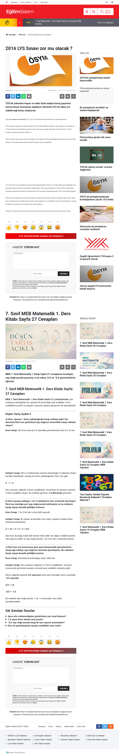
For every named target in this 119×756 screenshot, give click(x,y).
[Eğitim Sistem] (20, 11)
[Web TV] (106, 2)
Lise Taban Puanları (16, 743)
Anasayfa (12, 35)
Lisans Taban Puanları (43, 740)
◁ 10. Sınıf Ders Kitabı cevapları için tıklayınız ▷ (41, 236)
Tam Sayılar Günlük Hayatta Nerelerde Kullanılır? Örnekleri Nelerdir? (58, 22)
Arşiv (35, 2)
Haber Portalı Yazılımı (17, 752)
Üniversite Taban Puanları (97, 740)
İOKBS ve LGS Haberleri (17, 736)
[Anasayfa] (6, 2)
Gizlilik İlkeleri (69, 727)
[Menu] (87, 11)
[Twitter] (13, 96)
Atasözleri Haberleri (69, 736)
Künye (50, 727)
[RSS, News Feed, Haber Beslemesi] (111, 726)
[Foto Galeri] (112, 2)
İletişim (58, 727)
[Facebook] (7, 96)
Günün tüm (106, 22)
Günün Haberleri (25, 2)
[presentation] (14, 22)
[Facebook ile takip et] (99, 726)
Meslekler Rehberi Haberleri (19, 740)
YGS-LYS (22, 35)
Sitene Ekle (44, 2)
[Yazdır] (29, 96)
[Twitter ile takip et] (105, 726)
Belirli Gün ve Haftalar (96, 736)
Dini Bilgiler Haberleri (42, 736)
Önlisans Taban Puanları (70, 740)
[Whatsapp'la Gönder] (23, 96)
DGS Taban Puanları (42, 743)
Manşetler (14, 2)
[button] (62, 96)
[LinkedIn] (18, 96)
